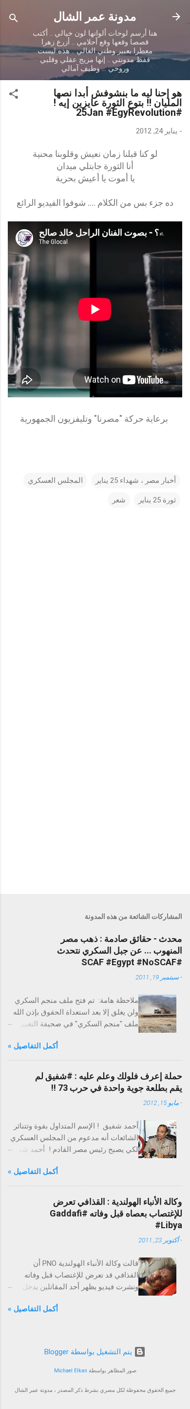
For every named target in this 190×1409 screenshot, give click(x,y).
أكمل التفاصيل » (33, 1045)
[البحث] (13, 20)
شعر (119, 500)
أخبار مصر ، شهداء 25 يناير (135, 480)
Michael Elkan (70, 1370)
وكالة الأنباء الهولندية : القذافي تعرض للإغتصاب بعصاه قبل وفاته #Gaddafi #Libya (116, 1213)
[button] (13, 95)
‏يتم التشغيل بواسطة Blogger (89, 1351)
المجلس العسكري (55, 480)
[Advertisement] (95, 809)
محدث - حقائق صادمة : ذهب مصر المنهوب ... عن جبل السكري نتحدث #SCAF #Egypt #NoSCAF (119, 950)
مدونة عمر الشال (95, 16)
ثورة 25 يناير (157, 500)
